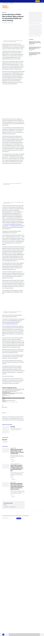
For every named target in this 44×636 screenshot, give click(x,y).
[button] (3, 635)
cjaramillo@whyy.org (12, 506)
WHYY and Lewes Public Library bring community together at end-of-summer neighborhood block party (34, 53)
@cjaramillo (6, 506)
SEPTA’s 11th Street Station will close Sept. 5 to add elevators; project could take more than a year (17, 451)
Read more (5, 504)
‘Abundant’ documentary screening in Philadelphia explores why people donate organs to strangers (35, 42)
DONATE (37, 1)
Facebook (6, 412)
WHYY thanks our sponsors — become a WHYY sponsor (34, 23)
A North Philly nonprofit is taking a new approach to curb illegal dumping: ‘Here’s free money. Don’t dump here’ (16, 468)
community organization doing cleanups (10, 323)
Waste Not (4, 12)
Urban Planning (5, 3)
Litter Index (15, 71)
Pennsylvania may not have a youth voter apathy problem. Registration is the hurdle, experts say (35, 48)
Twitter (8, 412)
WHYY (3, 1)
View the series (5, 441)
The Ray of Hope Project (10, 322)
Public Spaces (11, 3)
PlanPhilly (12, 426)
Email (9, 412)
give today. (22, 419)
